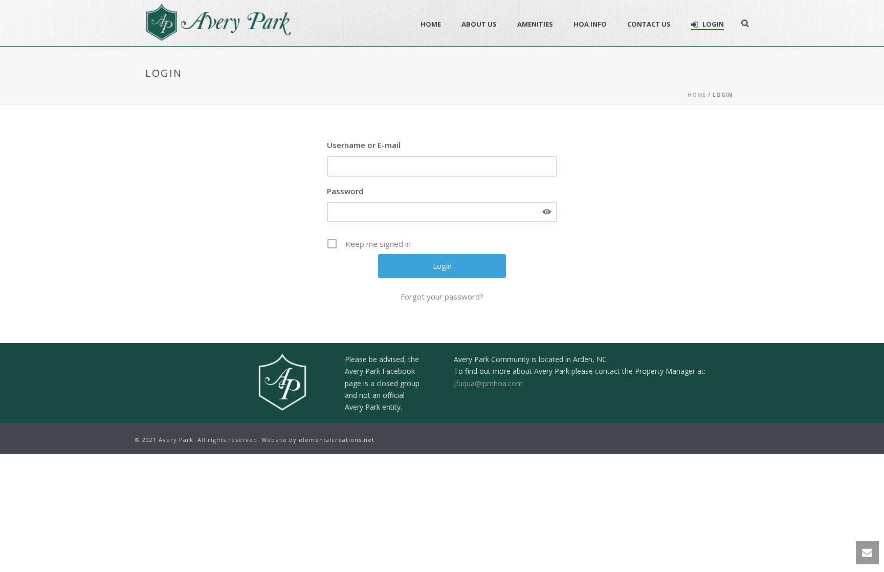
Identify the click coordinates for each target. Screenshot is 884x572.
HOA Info (590, 24)
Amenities (535, 24)
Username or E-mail (364, 145)
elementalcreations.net (336, 439)
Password (345, 191)
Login (713, 24)
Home (431, 24)
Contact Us (649, 24)
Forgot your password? (442, 296)
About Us (479, 24)
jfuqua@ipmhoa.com (488, 383)
